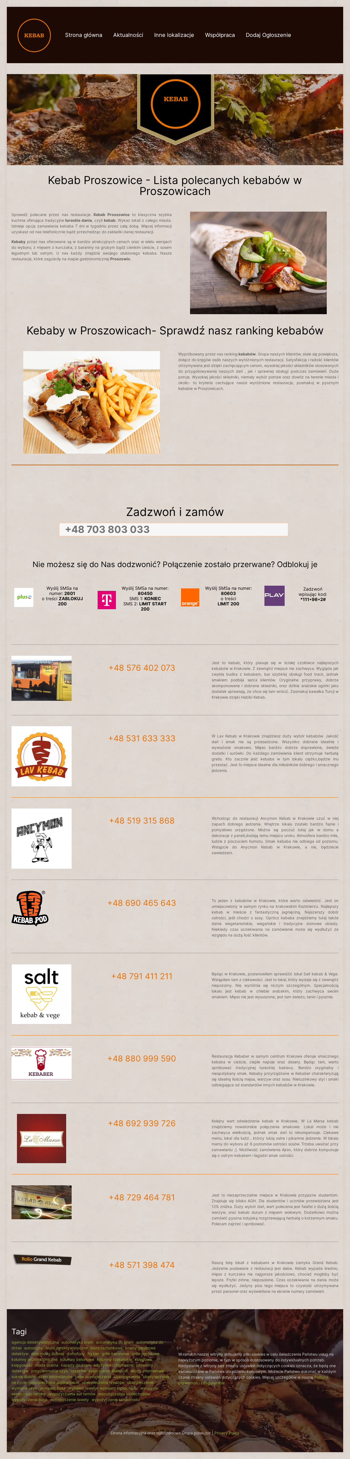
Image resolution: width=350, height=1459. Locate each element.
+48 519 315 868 (142, 820)
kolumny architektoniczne (34, 1359)
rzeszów (78, 1370)
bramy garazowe (140, 1348)
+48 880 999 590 (141, 1058)
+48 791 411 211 (142, 976)
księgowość (22, 1365)
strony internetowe (147, 1370)
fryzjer (93, 1353)
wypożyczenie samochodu (115, 1399)
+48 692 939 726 (142, 1123)
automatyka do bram (114, 1342)
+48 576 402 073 (141, 668)
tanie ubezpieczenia (93, 1376)
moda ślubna (46, 1365)
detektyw (19, 1353)
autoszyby (33, 1348)
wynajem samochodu (119, 1388)
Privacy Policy (227, 1433)
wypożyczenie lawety (69, 1399)
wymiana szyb (24, 1388)
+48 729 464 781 (142, 1197)
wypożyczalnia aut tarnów (71, 1393)
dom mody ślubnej (47, 1353)
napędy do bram (76, 1365)
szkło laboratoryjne (55, 1376)
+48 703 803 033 (107, 529)
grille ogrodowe (145, 1353)
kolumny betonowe (77, 1359)
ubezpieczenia (127, 1376)
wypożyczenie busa (29, 1399)
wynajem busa (53, 1388)
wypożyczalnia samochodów (124, 1393)
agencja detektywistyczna (35, 1342)
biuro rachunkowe (106, 1348)
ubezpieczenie (140, 1382)
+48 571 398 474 (142, 1265)
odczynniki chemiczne (113, 1365)
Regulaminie (214, 1383)
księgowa (143, 1359)
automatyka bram (77, 1342)
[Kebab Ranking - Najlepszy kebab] (34, 35)
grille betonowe (115, 1353)
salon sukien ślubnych (108, 1370)
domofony (76, 1353)
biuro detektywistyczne (67, 1348)
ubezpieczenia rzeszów (103, 1382)
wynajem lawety (82, 1388)
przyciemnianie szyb (49, 1370)
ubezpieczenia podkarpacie (54, 1382)
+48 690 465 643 (141, 903)
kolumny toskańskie (114, 1359)
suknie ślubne (23, 1376)
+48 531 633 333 (142, 738)
